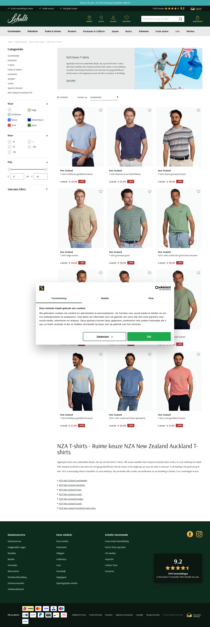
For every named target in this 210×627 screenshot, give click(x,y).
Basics (128, 31)
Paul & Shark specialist (115, 547)
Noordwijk (61, 571)
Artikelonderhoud (16, 589)
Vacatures (109, 571)
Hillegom (60, 553)
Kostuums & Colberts (94, 31)
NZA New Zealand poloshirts (72, 485)
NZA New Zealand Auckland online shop (77, 508)
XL (14, 146)
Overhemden (14, 31)
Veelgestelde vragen (17, 547)
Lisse (58, 565)
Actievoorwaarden (16, 583)
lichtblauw (16, 114)
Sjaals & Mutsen (15, 88)
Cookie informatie (95, 615)
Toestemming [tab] (58, 298)
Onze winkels (64, 534)
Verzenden (12, 565)
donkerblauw (37, 119)
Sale (177, 31)
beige (34, 109)
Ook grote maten (70, 8)
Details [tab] (105, 298)
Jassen (115, 31)
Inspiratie (109, 559)
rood (14, 125)
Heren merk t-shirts (36, 42)
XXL (34, 146)
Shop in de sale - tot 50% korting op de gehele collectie (105, 3)
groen (34, 125)
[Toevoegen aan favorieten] (100, 110)
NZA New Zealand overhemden (73, 480)
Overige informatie (153, 615)
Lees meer (71, 80)
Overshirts (12, 74)
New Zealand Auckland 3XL (20, 92)
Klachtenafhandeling (17, 577)
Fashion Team (111, 565)
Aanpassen (103, 336)
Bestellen (12, 553)
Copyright (139, 615)
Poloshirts (33, 31)
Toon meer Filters (17, 189)
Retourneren (13, 571)
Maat (10, 103)
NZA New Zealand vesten (70, 494)
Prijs (10, 162)
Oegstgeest (61, 577)
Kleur (10, 135)
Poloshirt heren (21, 42)
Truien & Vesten (53, 31)
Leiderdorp (61, 559)
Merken (190, 31)
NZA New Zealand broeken (71, 498)
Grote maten (162, 31)
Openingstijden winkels (66, 583)
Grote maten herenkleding (117, 541)
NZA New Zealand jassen (70, 503)
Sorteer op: (82, 97)
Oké (149, 336)
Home (10, 42)
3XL (14, 151)
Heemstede (61, 547)
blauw (14, 119)
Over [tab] (151, 298)
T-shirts (11, 64)
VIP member (110, 553)
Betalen (11, 559)
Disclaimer (109, 615)
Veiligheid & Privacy (79, 615)
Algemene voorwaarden (124, 615)
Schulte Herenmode (116, 534)
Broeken (72, 31)
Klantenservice (16, 534)
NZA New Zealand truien (70, 489)
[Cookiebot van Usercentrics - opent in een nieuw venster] (157, 288)
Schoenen (144, 31)
